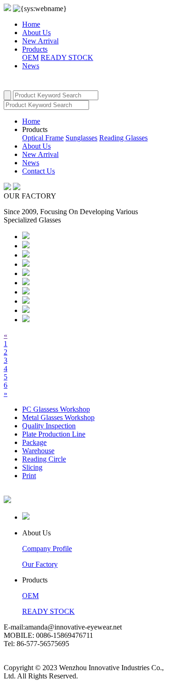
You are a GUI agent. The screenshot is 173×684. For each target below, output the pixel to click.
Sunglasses (81, 138)
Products (35, 49)
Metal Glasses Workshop (58, 417)
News (30, 66)
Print (29, 476)
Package (34, 442)
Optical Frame (43, 138)
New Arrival (40, 41)
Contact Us (38, 171)
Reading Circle (44, 459)
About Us (36, 32)
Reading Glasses (123, 138)
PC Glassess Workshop (56, 409)
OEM (30, 57)
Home (31, 24)
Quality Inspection (49, 426)
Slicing (32, 467)
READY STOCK (67, 57)
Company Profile (47, 548)
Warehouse (38, 451)
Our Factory (40, 564)
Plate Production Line (53, 434)
